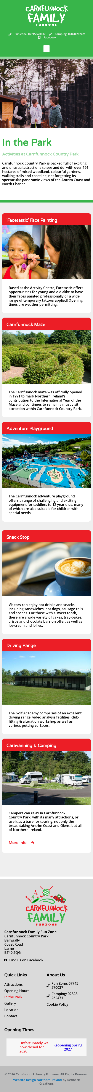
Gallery (10, 1003)
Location (11, 1009)
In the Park (13, 997)
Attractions (13, 984)
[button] (46, 48)
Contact (10, 1016)
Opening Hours (16, 990)
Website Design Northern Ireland (37, 1080)
